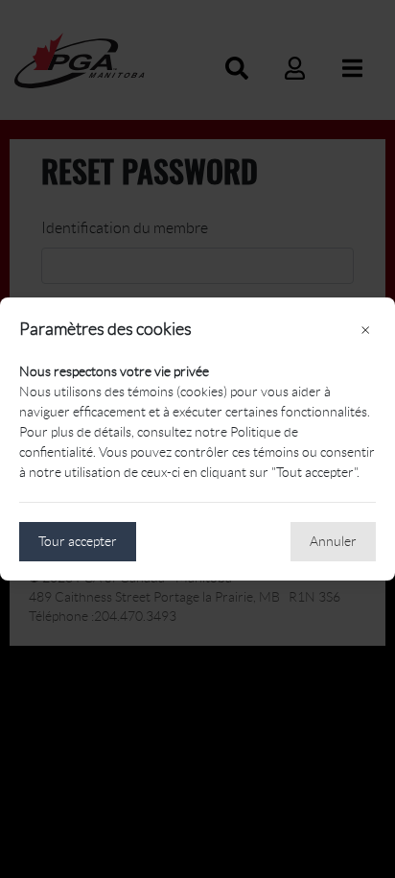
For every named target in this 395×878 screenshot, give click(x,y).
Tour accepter (77, 541)
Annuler (333, 541)
